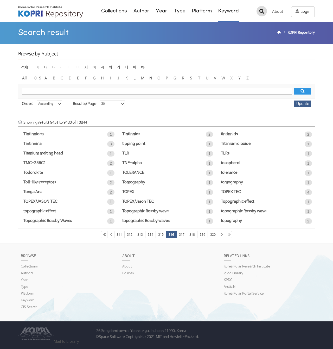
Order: (27, 104)
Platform (202, 10)
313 (140, 235)
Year (161, 10)
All (24, 78)
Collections (114, 10)
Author (141, 10)
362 (228, 234)
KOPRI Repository (50, 12)
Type (179, 10)
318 (192, 235)
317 (181, 235)
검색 (262, 11)
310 (110, 234)
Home (280, 33)
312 (129, 235)
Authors (27, 273)
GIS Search (29, 307)
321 (221, 234)
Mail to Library (66, 341)
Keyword (228, 10)
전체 (24, 67)
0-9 (37, 78)
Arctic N (229, 287)
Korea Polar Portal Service (244, 294)
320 (213, 235)
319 (202, 235)
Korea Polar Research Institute (247, 267)
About (277, 11)
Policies (128, 273)
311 (119, 235)
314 (150, 235)
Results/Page (84, 104)
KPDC (228, 280)
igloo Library (233, 273)
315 (161, 235)
